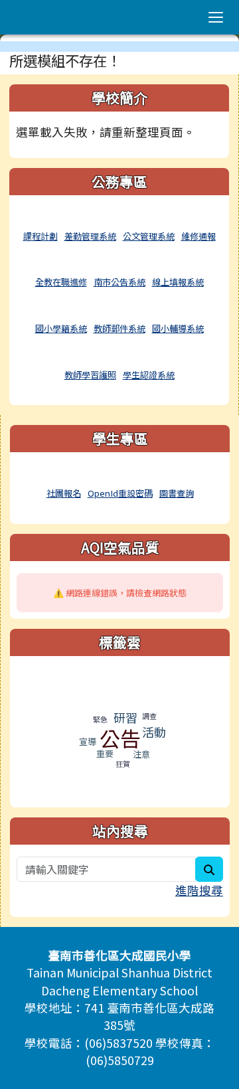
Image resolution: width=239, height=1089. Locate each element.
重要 (105, 753)
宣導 (87, 741)
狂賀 (123, 763)
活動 (154, 731)
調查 (149, 716)
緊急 (100, 719)
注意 (141, 754)
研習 (125, 717)
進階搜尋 (199, 890)
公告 (120, 738)
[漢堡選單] (215, 17)
